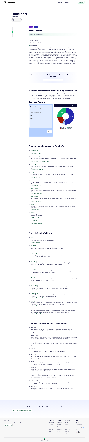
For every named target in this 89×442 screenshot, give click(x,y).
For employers (51, 424)
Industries (58, 427)
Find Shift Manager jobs (36, 223)
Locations (15, 34)
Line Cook (33, 172)
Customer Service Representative (38, 157)
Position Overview (68, 429)
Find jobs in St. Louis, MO (37, 274)
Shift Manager (34, 220)
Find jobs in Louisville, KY (36, 258)
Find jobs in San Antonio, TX (37, 250)
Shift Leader (33, 180)
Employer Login (51, 422)
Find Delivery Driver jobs (36, 153)
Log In (75, 2)
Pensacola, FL (34, 309)
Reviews (14, 30)
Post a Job (50, 426)
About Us (77, 422)
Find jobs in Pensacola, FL (37, 313)
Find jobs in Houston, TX (36, 242)
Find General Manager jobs (37, 169)
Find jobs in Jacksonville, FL (37, 298)
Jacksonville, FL (34, 293)
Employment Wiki (59, 429)
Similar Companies (17, 36)
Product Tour (51, 429)
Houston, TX (34, 237)
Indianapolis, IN (34, 301)
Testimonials (51, 427)
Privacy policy (78, 426)
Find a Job (66, 422)
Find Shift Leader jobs (36, 185)
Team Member (34, 188)
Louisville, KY (34, 253)
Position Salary (67, 431)
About (14, 28)
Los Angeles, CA (34, 285)
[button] (61, 2)
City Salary (66, 426)
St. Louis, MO (34, 269)
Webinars (58, 431)
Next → (49, 131)
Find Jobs (81, 2)
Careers (14, 32)
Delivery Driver (34, 150)
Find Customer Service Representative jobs (41, 161)
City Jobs (58, 426)
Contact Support (8, 425)
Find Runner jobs (35, 217)
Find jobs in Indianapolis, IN (37, 305)
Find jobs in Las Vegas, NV (37, 266)
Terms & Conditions (79, 424)
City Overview (67, 424)
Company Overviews (68, 433)
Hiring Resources (59, 422)
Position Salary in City (68, 427)
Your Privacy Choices (79, 427)
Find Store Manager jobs (36, 201)
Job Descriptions (59, 424)
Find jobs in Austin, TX (36, 282)
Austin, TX (33, 277)
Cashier (32, 204)
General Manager (35, 164)
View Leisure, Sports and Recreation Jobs (53, 80)
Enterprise (50, 431)
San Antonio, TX (34, 245)
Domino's (7, 6)
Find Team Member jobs (36, 193)
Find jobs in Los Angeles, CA (37, 290)
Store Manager (34, 196)
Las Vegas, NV (34, 261)
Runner (32, 212)
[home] (9, 2)
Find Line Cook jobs (35, 177)
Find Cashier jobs (35, 209)
